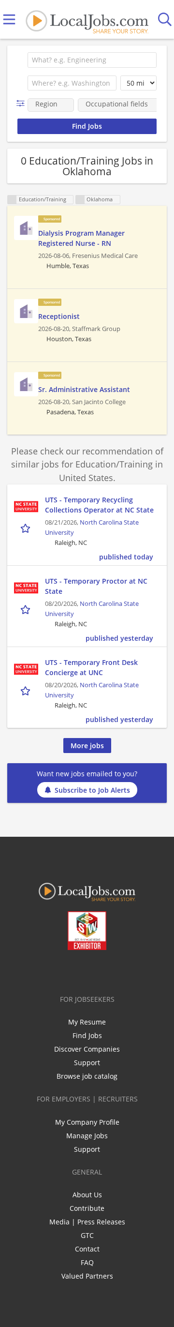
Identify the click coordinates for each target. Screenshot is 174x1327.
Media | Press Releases (87, 1221)
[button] (22, 103)
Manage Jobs (87, 1135)
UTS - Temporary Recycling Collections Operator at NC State (99, 504)
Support (87, 1062)
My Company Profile (87, 1122)
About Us (87, 1194)
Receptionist (59, 316)
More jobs (87, 745)
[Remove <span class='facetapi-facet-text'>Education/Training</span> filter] (12, 200)
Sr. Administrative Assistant (84, 389)
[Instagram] (113, 970)
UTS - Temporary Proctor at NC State (96, 586)
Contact (87, 1248)
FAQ (87, 1262)
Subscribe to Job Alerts (92, 790)
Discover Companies (87, 1049)
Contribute (87, 1208)
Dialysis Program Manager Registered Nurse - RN (81, 238)
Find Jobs (87, 1035)
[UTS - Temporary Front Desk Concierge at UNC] (26, 669)
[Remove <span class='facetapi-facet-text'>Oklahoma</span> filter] (80, 200)
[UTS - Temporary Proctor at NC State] (26, 588)
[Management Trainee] (26, 228)
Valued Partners (87, 1276)
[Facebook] (49, 970)
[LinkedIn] (81, 970)
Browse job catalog (87, 1076)
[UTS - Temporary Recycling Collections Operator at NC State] (26, 507)
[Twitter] (65, 970)
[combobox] (92, 60)
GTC (87, 1235)
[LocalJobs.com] (87, 19)
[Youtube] (97, 970)
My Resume (87, 1021)
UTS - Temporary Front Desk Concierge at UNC (91, 667)
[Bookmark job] (26, 527)
